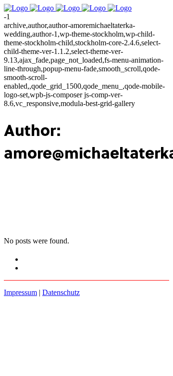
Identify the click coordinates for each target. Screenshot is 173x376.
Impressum (20, 292)
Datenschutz (61, 292)
